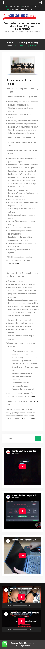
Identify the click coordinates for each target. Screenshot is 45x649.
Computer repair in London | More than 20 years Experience (22, 26)
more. (17, 263)
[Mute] (34, 605)
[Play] (5, 605)
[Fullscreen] (38, 605)
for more (31, 396)
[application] (21, 597)
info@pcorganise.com (30, 6)
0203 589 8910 (13, 6)
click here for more (27, 419)
